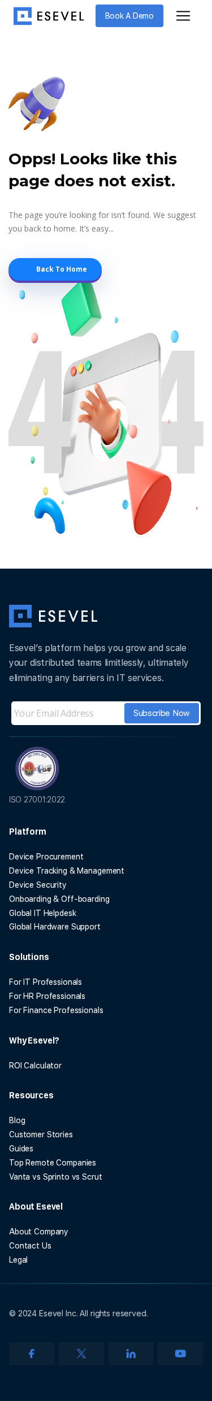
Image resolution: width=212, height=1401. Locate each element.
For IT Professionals (45, 982)
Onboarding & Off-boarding (59, 899)
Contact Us (30, 1245)
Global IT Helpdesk (42, 913)
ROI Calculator (35, 1065)
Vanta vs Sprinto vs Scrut (55, 1176)
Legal (18, 1259)
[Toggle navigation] (183, 16)
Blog (17, 1120)
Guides (21, 1148)
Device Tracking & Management (66, 870)
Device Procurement (46, 856)
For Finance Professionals (56, 1010)
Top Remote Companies (52, 1162)
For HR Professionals (47, 996)
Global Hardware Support (55, 926)
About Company (38, 1231)
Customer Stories (41, 1134)
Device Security (38, 884)
